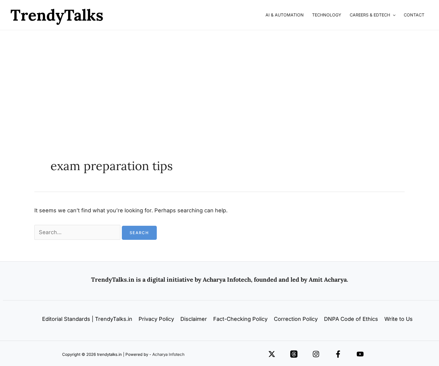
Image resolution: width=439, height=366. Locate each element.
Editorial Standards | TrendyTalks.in (87, 319)
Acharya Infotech (168, 354)
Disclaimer (193, 319)
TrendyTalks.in (112, 279)
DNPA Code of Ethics (351, 319)
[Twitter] (271, 354)
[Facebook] (338, 354)
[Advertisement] (219, 75)
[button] (392, 15)
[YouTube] (360, 354)
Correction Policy (296, 319)
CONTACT (414, 14)
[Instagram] (316, 354)
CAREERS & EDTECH (370, 14)
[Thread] (293, 354)
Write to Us (398, 319)
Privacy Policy (156, 319)
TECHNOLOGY (326, 14)
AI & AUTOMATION (284, 14)
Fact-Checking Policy (240, 319)
